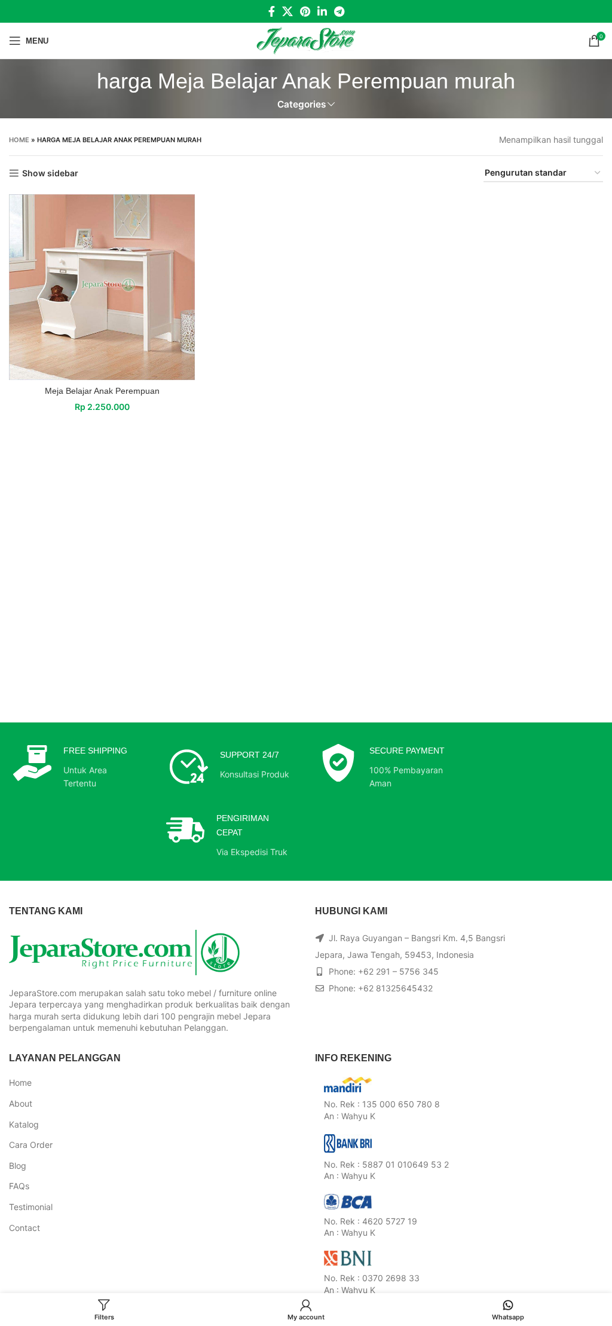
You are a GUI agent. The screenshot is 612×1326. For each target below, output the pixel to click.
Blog (17, 1165)
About (20, 1103)
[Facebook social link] (272, 11)
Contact (24, 1228)
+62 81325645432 (395, 988)
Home (19, 140)
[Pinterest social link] (305, 11)
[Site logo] (306, 40)
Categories (301, 104)
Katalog (24, 1124)
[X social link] (287, 11)
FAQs (19, 1186)
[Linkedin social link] (322, 11)
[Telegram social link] (339, 11)
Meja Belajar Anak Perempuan (102, 391)
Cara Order (31, 1145)
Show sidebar (50, 173)
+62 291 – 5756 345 (398, 971)
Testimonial (31, 1207)
